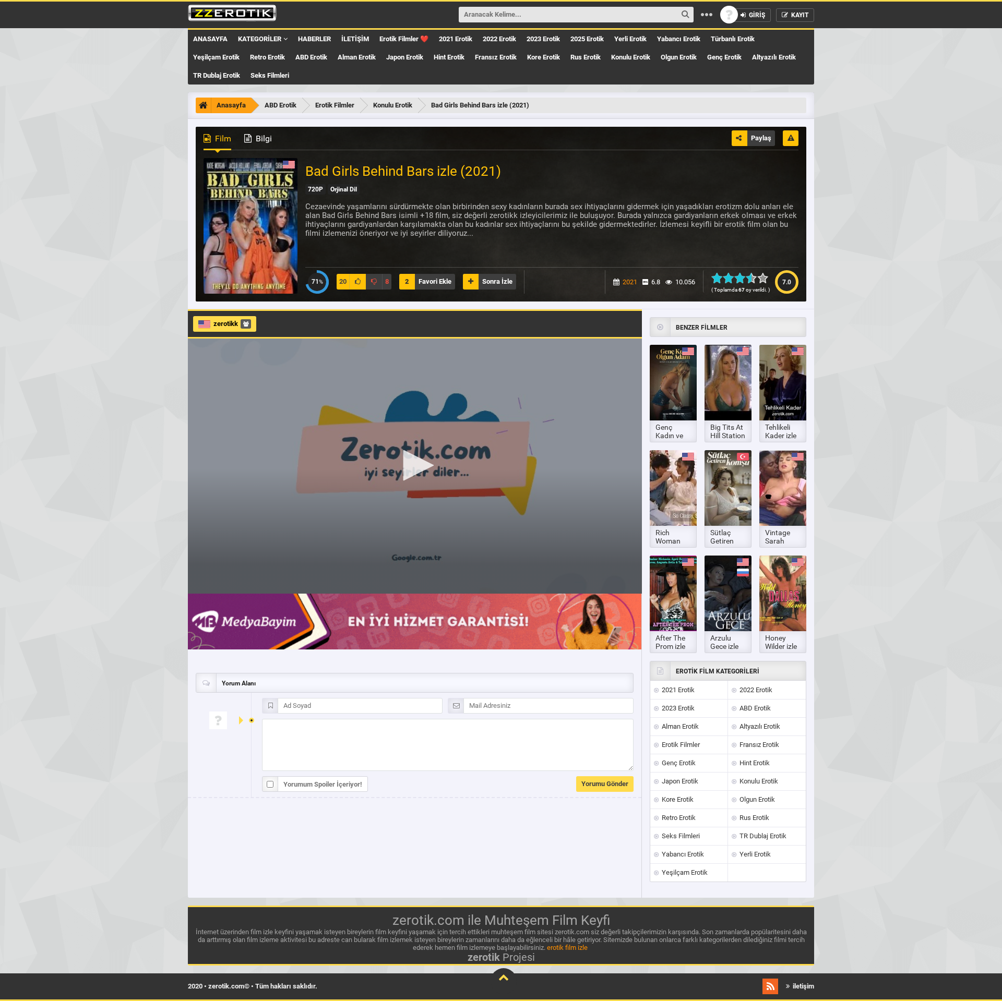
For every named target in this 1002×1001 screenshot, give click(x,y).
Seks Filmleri (269, 75)
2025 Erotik (587, 39)
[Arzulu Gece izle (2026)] (728, 593)
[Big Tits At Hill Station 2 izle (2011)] (728, 382)
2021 (630, 282)
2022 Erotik (499, 39)
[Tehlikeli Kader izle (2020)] (782, 382)
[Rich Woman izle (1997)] (673, 488)
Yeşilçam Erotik (216, 57)
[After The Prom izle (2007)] (673, 593)
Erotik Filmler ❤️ (403, 39)
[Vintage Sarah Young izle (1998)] (782, 488)
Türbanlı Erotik (733, 39)
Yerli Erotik (630, 39)
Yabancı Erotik (678, 39)
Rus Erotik (585, 57)
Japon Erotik (404, 57)
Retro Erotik (267, 57)
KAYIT (799, 15)
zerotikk (225, 324)
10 (766, 278)
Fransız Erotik (496, 57)
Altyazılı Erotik (774, 57)
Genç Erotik (724, 57)
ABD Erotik (311, 57)
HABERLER (314, 39)
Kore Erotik (543, 57)
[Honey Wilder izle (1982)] (782, 593)
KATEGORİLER (259, 39)
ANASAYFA (210, 39)
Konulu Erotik (630, 57)
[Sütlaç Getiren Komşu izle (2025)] (728, 488)
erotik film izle (567, 947)
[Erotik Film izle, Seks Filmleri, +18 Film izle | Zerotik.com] (232, 14)
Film (222, 138)
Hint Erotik (449, 57)
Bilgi (263, 138)
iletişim (802, 986)
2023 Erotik (543, 39)
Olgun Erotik (679, 57)
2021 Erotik (455, 39)
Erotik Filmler (680, 745)
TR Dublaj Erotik (216, 75)
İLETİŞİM (355, 39)
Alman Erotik (357, 57)
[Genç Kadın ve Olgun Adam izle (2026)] (673, 382)
